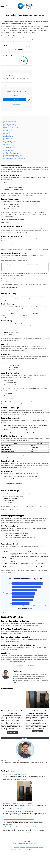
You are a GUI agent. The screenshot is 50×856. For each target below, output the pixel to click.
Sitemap (41, 847)
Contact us (22, 847)
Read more (23, 779)
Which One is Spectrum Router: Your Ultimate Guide (15, 774)
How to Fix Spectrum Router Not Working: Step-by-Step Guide (18, 803)
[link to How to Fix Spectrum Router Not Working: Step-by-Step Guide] (37, 699)
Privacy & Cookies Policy (32, 847)
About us (16, 847)
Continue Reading (12, 732)
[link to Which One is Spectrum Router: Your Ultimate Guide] (12, 699)
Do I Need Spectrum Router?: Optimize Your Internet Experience (18, 811)
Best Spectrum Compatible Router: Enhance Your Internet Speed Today (20, 826)
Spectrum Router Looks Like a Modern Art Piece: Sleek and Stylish (18, 819)
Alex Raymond (17, 671)
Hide (9, 117)
